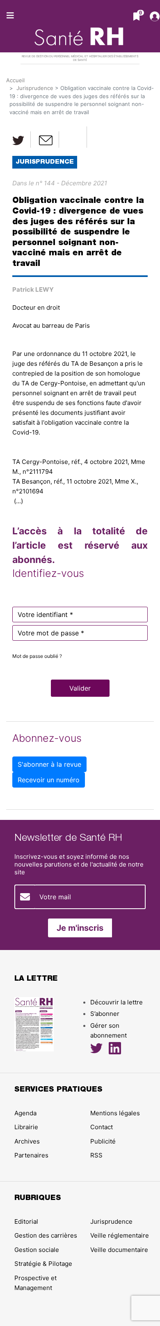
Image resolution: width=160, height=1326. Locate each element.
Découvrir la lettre (116, 1002)
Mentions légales (115, 1113)
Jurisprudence (34, 88)
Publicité (103, 1141)
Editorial (26, 1221)
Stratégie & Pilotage (43, 1263)
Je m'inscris (80, 928)
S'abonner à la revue (49, 764)
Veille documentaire (119, 1250)
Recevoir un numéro (49, 780)
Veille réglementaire (119, 1235)
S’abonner (104, 1014)
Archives (27, 1141)
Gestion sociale (36, 1250)
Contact (101, 1127)
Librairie (26, 1127)
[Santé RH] (80, 32)
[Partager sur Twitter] (18, 139)
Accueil (15, 80)
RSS (96, 1155)
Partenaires (31, 1155)
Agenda (25, 1113)
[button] (80, 688)
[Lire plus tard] (74, 137)
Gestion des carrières (45, 1235)
